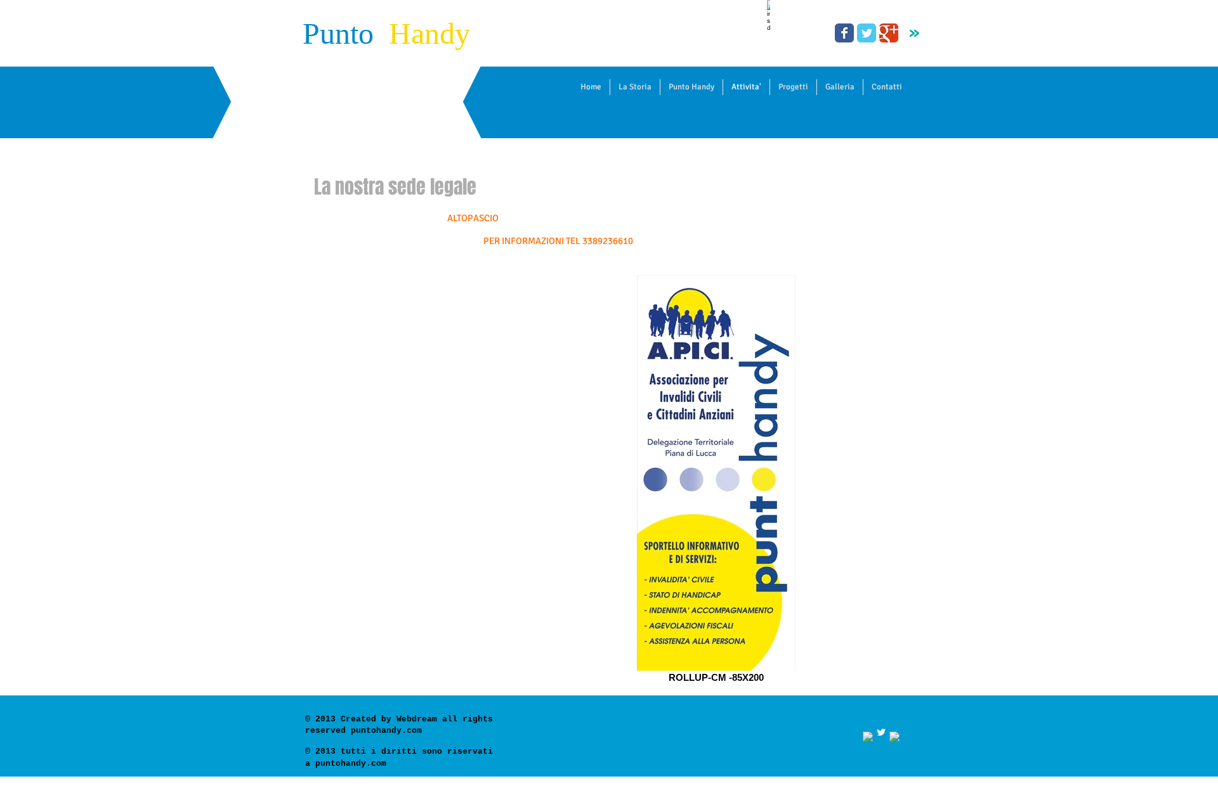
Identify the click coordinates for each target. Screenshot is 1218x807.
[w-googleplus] (894, 737)
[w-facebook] (868, 737)
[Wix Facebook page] (844, 32)
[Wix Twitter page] (866, 32)
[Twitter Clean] (881, 732)
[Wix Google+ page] (888, 32)
